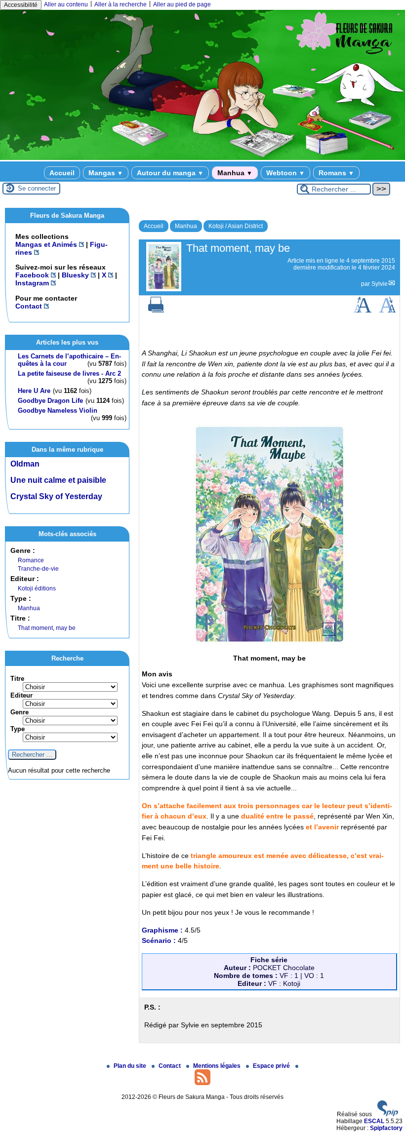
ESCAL (374, 1121)
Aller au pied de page (182, 4)
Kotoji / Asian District (235, 226)
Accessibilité (21, 4)
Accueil (62, 173)
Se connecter (37, 188)
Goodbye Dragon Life (50, 400)
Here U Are (34, 390)
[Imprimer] (156, 310)
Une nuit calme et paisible (58, 480)
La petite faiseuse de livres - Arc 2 (69, 373)
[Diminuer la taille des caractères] (387, 310)
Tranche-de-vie (38, 568)
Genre (19, 712)
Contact (170, 1065)
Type (17, 729)
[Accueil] (202, 158)
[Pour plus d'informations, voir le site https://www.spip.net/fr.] (387, 1114)
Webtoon (285, 173)
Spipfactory (386, 1128)
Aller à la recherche (120, 4)
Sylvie (379, 283)
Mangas (105, 173)
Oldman (25, 464)
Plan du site (131, 1065)
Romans (336, 173)
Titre (17, 678)
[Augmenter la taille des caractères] (362, 310)
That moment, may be (47, 628)
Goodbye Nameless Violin (57, 410)
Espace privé (272, 1065)
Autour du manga (170, 173)
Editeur (21, 695)
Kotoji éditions (37, 588)
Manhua (234, 173)
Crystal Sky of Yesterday (56, 496)
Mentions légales (217, 1065)
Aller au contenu (66, 4)
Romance (31, 560)
